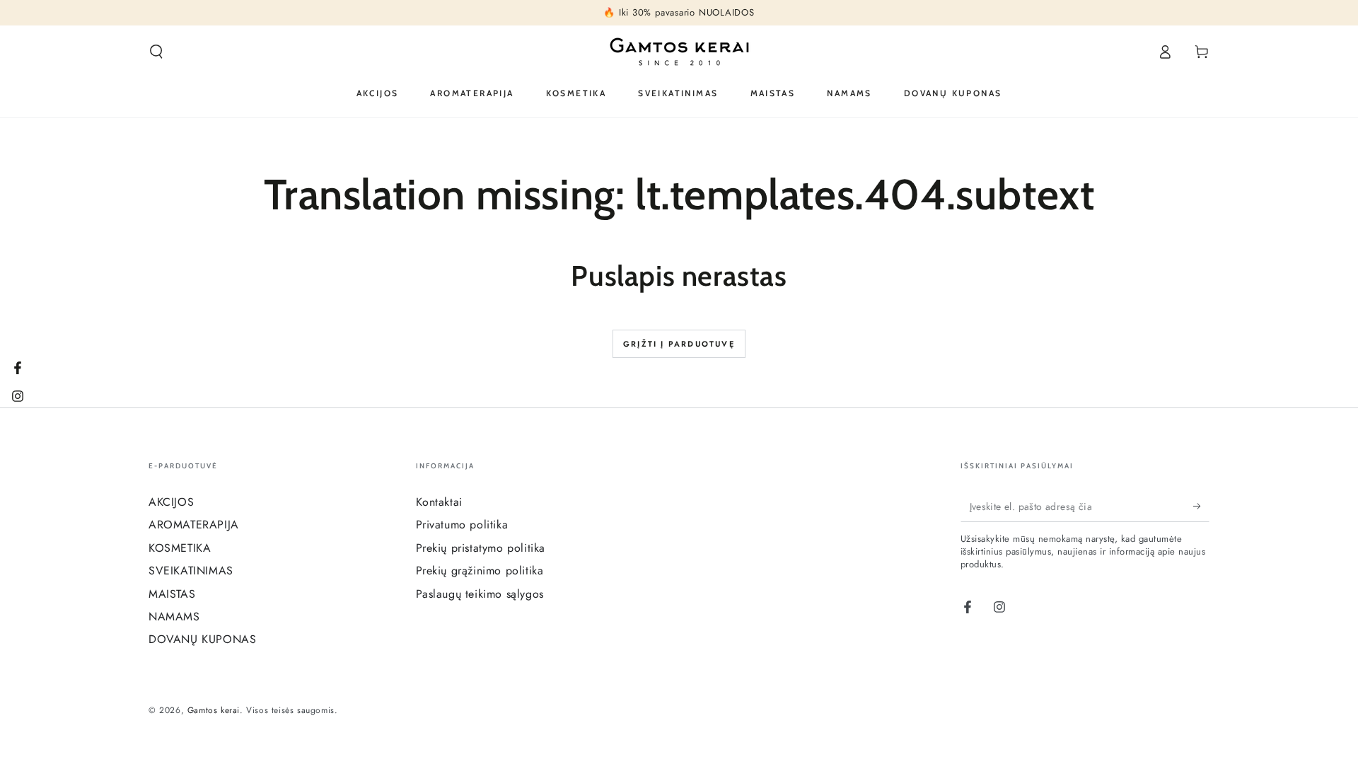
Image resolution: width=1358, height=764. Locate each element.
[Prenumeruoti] (1201, 505)
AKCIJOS (171, 502)
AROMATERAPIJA (194, 524)
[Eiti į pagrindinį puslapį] (679, 51)
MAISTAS (172, 594)
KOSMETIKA (180, 548)
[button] (156, 51)
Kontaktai (439, 502)
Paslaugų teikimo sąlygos (480, 594)
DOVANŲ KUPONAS (202, 639)
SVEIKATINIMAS (191, 570)
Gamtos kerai (213, 710)
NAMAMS (174, 616)
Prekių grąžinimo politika (480, 570)
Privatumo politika (462, 524)
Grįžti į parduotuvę (679, 343)
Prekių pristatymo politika (481, 548)
